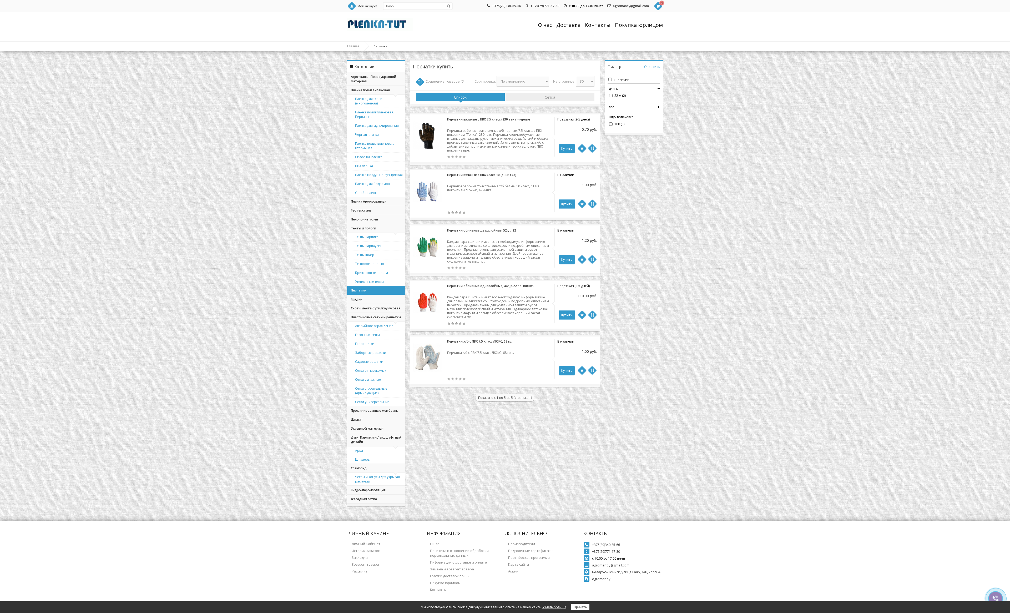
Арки (359, 450)
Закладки (360, 557)
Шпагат (357, 419)
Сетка (550, 97)
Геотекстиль (361, 210)
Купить (567, 148)
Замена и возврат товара (452, 569)
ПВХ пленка (364, 166)
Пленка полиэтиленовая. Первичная (374, 114)
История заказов (366, 550)
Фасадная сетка (364, 499)
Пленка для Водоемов (372, 184)
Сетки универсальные (372, 402)
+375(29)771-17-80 (545, 6)
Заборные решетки (370, 352)
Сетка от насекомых (370, 370)
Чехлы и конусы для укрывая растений (377, 479)
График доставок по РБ (449, 576)
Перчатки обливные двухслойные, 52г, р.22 (481, 230)
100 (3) (619, 124)
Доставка (568, 24)
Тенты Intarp (364, 255)
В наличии (621, 80)
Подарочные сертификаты (530, 550)
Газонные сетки (367, 335)
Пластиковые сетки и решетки (376, 317)
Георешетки (364, 343)
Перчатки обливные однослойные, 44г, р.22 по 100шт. (490, 286)
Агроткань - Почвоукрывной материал (373, 78)
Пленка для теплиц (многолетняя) (369, 101)
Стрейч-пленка (366, 192)
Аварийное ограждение (374, 326)
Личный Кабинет (366, 543)
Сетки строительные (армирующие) (371, 390)
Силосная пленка (368, 157)
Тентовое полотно (369, 264)
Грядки (356, 299)
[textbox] (417, 6)
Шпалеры (362, 459)
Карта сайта (518, 564)
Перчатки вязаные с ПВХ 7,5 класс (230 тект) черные (488, 119)
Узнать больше (554, 607)
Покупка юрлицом (639, 24)
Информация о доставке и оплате (458, 562)
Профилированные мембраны (374, 410)
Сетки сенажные (368, 379)
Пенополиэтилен (364, 219)
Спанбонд (359, 468)
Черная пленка (367, 134)
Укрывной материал (367, 428)
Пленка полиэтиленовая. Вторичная (374, 145)
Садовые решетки (369, 361)
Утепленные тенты (369, 281)
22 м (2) (620, 95)
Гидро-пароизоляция (368, 490)
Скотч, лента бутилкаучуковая (375, 308)
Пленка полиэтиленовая (370, 90)
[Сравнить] (592, 148)
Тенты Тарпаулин (368, 246)
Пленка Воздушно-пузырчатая (379, 175)
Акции (513, 571)
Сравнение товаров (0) (445, 81)
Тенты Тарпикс (366, 237)
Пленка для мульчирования (377, 125)
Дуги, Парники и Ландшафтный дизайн (376, 439)
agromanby (601, 578)
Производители (521, 543)
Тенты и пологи (363, 228)
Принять (580, 607)
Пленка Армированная (368, 201)
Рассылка (359, 571)
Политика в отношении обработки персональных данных (459, 553)
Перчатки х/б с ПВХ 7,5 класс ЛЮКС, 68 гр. (479, 341)
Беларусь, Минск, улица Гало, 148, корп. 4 (626, 572)
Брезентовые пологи (371, 272)
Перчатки (358, 290)
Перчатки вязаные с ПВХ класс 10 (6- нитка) (481, 175)
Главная (353, 46)
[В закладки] (582, 148)
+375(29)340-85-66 (506, 6)
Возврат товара (365, 564)
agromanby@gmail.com (631, 6)
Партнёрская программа (529, 557)
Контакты (597, 24)
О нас (545, 24)
